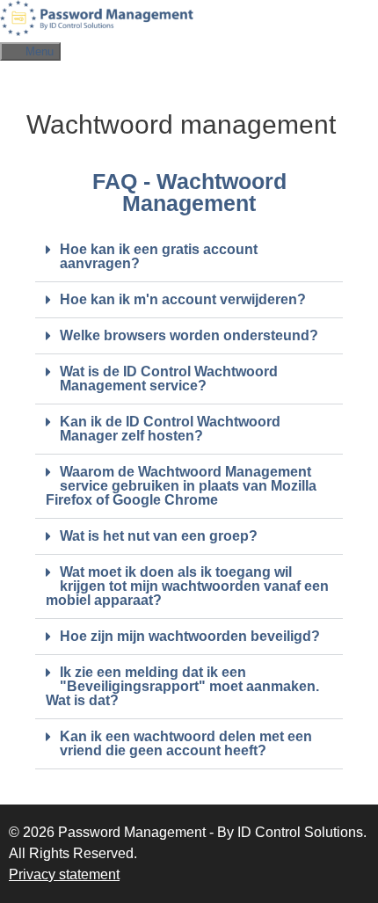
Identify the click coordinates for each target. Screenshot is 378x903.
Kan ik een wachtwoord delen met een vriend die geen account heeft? (186, 743)
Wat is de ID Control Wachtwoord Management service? (169, 378)
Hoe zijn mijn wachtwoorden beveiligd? (190, 636)
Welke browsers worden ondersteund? (189, 335)
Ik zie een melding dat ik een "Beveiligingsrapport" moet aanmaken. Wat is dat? (182, 686)
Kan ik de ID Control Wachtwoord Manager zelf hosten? (170, 428)
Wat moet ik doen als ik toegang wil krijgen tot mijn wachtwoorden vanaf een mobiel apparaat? (187, 586)
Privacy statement (64, 874)
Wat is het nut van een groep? (159, 535)
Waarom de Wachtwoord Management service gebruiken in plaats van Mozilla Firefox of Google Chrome (181, 485)
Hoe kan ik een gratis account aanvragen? (159, 256)
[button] (189, 257)
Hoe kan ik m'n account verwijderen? (183, 299)
